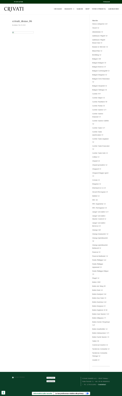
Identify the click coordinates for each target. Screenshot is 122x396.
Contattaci (102, 384)
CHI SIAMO (58, 9)
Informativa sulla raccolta (42, 393)
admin (16, 25)
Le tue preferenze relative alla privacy (69, 393)
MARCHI (80, 9)
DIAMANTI (68, 9)
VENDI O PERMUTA (99, 9)
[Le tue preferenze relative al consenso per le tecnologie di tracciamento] (3, 392)
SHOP (87, 9)
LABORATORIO (113, 9)
